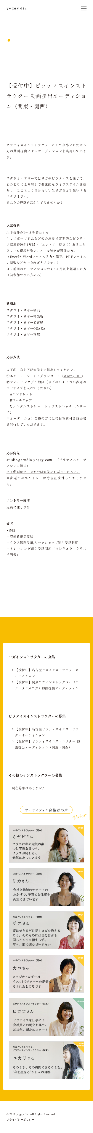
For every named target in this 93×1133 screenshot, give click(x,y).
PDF (78, 376)
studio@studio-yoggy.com (29, 459)
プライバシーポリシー (20, 1119)
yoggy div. (20, 9)
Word (68, 376)
